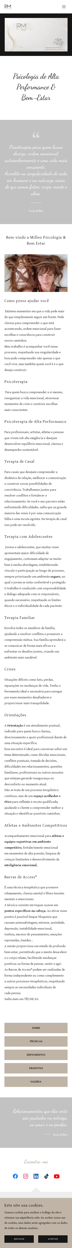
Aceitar (53, 1239)
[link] (7, 6)
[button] (64, 6)
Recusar (19, 1239)
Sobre (36, 1028)
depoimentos (36, 1054)
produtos (36, 1068)
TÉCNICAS (36, 1041)
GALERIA (36, 1081)
